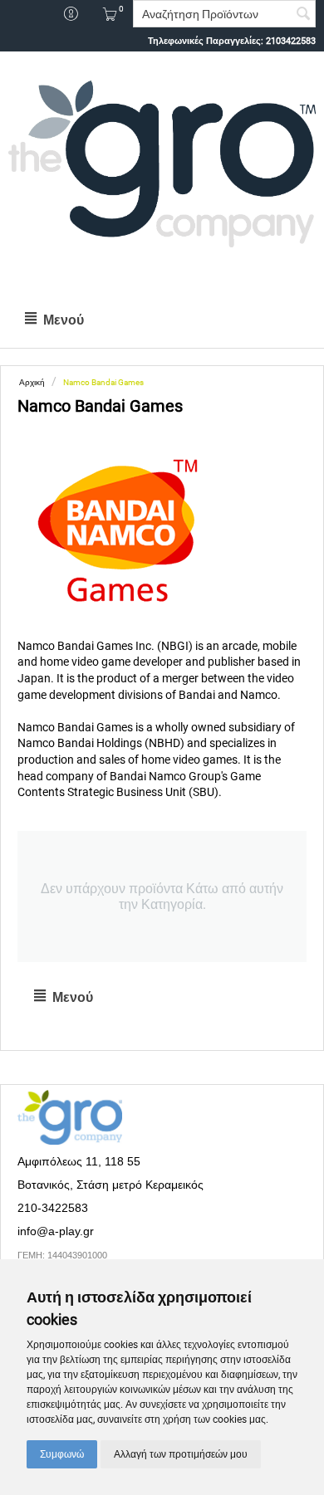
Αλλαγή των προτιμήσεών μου (181, 1454)
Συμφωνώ (62, 1454)
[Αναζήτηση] (303, 15)
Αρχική (32, 382)
